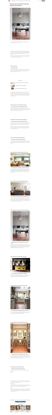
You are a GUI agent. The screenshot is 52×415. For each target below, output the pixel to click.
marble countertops (21, 312)
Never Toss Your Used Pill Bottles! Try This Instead (12, 411)
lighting (13, 244)
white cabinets (16, 312)
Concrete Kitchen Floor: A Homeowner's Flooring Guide (20, 85)
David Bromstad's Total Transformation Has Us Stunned (18, 411)
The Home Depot (12, 383)
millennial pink (15, 53)
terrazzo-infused (19, 53)
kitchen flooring (25, 126)
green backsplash (27, 171)
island (11, 276)
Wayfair (11, 372)
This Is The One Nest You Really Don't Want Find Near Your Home (28, 411)
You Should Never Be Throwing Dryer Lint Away (23, 411)
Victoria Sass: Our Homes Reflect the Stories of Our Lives (21, 88)
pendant (21, 245)
